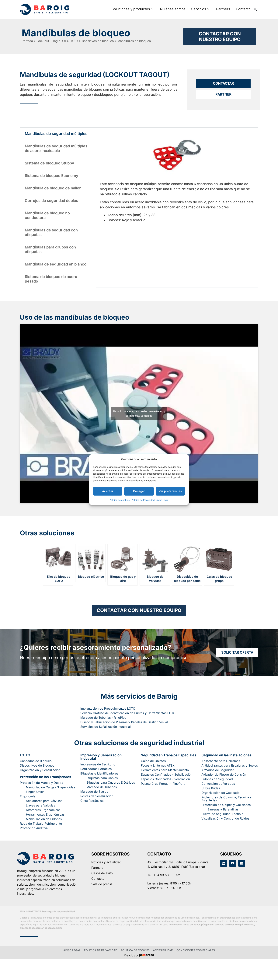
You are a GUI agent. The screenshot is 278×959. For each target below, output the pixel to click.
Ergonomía (27, 796)
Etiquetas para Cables (102, 778)
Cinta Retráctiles (91, 801)
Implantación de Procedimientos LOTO (107, 708)
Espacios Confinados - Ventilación (165, 779)
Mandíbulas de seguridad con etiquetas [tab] (51, 232)
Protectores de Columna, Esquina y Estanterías (226, 798)
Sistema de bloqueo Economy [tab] (51, 175)
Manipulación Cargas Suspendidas (50, 787)
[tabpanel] (177, 177)
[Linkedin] (223, 863)
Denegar (139, 491)
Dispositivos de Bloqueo (37, 765)
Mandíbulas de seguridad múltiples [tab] (56, 133)
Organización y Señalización (40, 770)
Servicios (198, 9)
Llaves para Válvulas (40, 805)
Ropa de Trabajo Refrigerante (41, 823)
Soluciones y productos (131, 9)
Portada (27, 41)
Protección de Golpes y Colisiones (226, 805)
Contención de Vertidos (218, 783)
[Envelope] (241, 863)
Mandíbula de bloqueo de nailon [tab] (53, 188)
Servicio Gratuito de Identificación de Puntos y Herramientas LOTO (127, 713)
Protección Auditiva (34, 828)
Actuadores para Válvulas (44, 801)
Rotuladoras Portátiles (96, 769)
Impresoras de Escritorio (97, 764)
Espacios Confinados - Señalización (166, 774)
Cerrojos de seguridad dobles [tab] (51, 200)
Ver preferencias (170, 491)
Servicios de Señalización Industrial (105, 727)
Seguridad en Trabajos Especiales (168, 755)
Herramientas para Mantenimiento (165, 770)
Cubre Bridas (210, 788)
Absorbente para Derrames (220, 761)
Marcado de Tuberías (101, 787)
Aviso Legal (162, 499)
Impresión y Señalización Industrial (101, 757)
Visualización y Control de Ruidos (225, 818)
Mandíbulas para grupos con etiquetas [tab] (50, 249)
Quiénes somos (173, 9)
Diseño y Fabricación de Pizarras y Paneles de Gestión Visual (124, 722)
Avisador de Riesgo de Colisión (223, 774)
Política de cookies (119, 499)
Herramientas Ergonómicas (45, 814)
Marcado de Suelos (94, 791)
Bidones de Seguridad (217, 779)
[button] (255, 9)
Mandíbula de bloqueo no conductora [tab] (47, 215)
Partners (223, 9)
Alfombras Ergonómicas (43, 810)
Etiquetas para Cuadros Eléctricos (110, 782)
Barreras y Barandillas (222, 809)
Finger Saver (35, 792)
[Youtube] (232, 863)
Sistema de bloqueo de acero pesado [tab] (51, 278)
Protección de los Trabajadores (45, 777)
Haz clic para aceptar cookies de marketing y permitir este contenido (139, 413)
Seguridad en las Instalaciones (226, 755)
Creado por (131, 955)
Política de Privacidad (143, 499)
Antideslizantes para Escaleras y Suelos (229, 765)
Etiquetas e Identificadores (99, 773)
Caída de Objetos (153, 761)
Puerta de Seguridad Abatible (222, 814)
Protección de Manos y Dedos (41, 783)
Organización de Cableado (220, 793)
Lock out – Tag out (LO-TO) (56, 41)
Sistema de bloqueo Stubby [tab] (49, 163)
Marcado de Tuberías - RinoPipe (103, 717)
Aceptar (107, 491)
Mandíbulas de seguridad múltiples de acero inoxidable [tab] (56, 148)
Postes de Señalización (96, 796)
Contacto (243, 9)
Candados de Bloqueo (36, 761)
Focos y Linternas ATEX (158, 765)
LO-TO (25, 755)
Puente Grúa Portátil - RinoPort (163, 783)
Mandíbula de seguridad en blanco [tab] (55, 264)
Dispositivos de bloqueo (96, 41)
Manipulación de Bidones (44, 819)
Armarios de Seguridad (217, 770)
